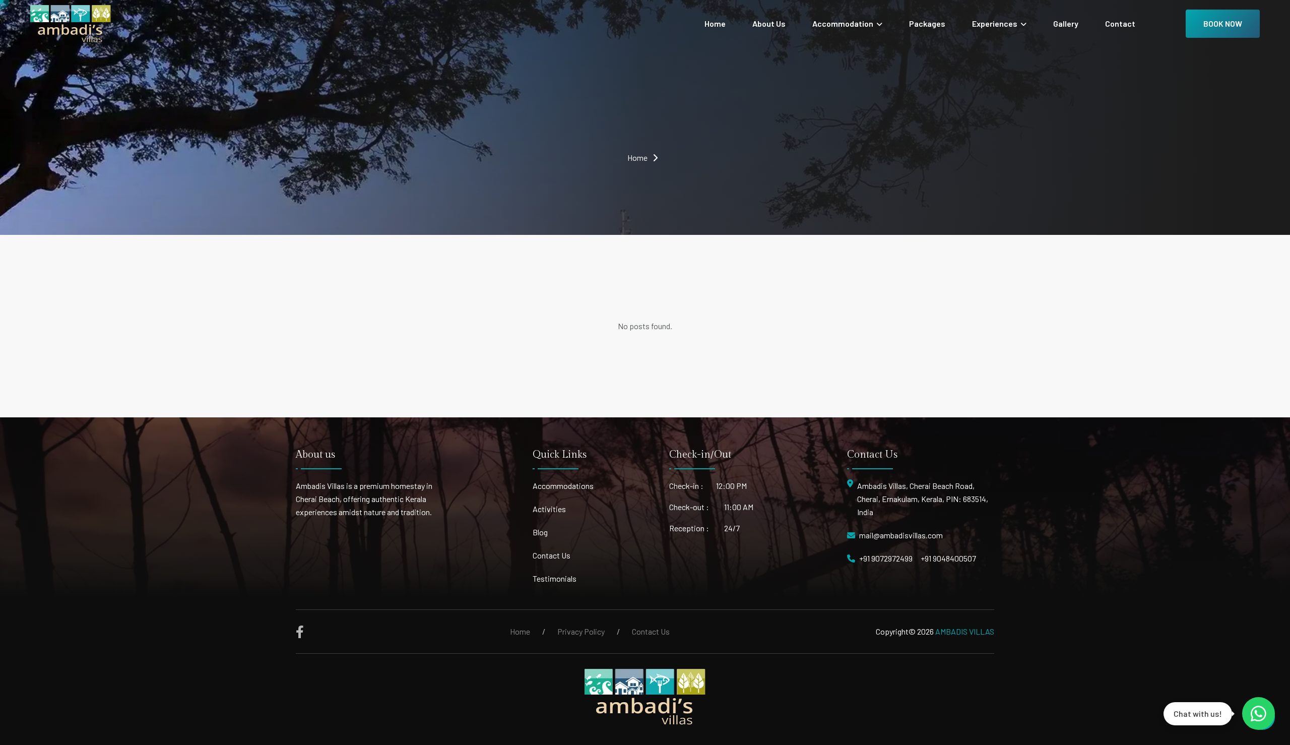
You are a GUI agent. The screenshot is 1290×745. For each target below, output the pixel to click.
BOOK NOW (1222, 23)
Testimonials (554, 578)
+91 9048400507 (948, 558)
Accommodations (563, 485)
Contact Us (551, 555)
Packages (927, 23)
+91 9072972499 (886, 558)
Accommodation (843, 23)
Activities (549, 509)
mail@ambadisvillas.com (901, 535)
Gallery (1065, 23)
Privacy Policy (581, 631)
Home (715, 23)
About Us (769, 23)
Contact (1120, 23)
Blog (540, 532)
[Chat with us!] (1258, 713)
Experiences (995, 23)
